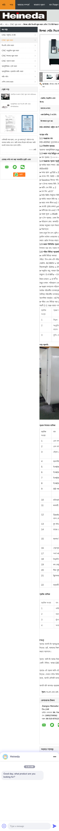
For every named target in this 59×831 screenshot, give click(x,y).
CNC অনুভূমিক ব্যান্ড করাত (10, 50)
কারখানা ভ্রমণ (39, 4)
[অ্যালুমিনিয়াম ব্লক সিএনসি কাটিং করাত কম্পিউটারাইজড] (5, 106)
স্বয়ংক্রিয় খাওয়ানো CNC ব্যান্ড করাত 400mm (23, 94)
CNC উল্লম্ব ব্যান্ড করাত (10, 56)
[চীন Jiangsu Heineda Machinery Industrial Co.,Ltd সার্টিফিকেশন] (10, 123)
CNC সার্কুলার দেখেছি (9, 35)
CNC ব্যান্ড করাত (15, 24)
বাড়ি (3, 4)
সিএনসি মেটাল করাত (8, 45)
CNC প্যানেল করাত (8, 61)
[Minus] (54, 757)
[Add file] (4, 825)
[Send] (54, 825)
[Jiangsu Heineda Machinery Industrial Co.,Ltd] (23, 15)
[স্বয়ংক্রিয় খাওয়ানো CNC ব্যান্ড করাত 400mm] (5, 96)
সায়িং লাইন (5, 76)
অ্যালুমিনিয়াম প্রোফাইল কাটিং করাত (12, 71)
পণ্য (11, 4)
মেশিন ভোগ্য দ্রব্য (7, 82)
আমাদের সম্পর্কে (23, 4)
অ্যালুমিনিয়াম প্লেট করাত (9, 66)
